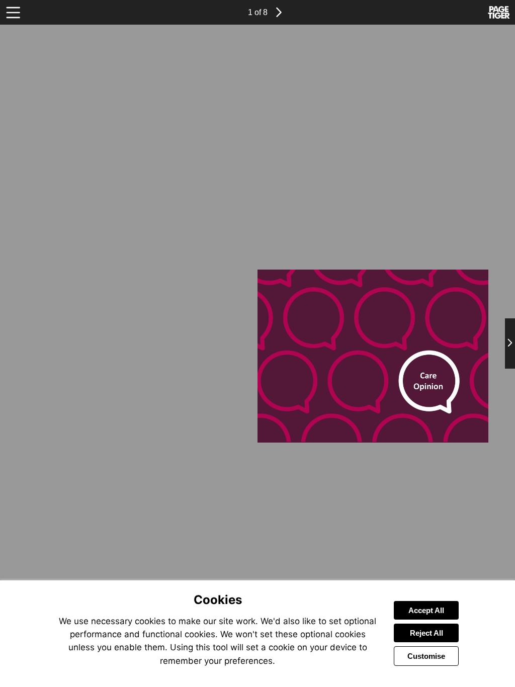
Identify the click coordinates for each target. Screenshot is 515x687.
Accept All (426, 610)
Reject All (426, 633)
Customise (426, 656)
